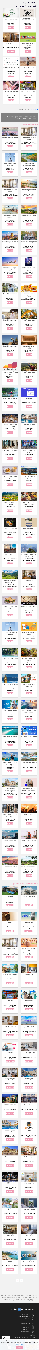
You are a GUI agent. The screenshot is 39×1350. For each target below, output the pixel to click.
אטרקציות (27, 1318)
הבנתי (19, 1347)
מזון (29, 1325)
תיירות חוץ (20, 117)
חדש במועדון (26, 1314)
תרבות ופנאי (26, 1329)
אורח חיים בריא (25, 1331)
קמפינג (19, 118)
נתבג (26, 117)
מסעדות (27, 1321)
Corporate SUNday (24, 1316)
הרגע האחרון (27, 118)
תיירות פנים (33, 117)
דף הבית (34, 110)
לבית (28, 1334)
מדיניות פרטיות (19, 1344)
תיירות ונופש (26, 1327)
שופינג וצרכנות (25, 1323)
